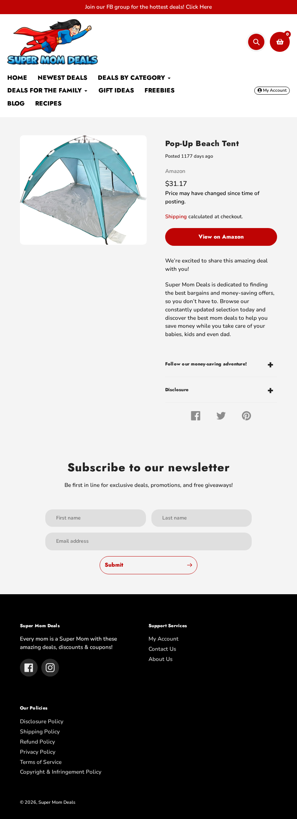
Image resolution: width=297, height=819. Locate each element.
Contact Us (162, 649)
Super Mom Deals (56, 802)
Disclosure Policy (41, 721)
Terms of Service (41, 762)
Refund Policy (37, 741)
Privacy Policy (37, 752)
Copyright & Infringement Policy (60, 771)
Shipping (176, 216)
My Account (163, 638)
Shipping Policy (40, 731)
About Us (160, 659)
